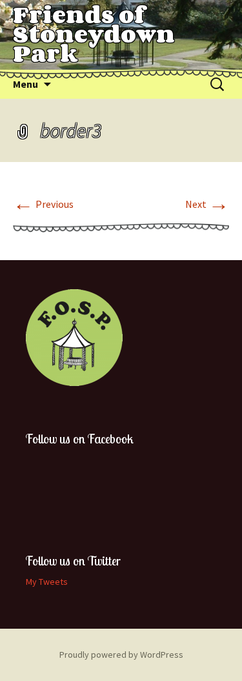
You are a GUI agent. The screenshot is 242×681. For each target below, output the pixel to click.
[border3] (121, 226)
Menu (25, 83)
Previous (43, 204)
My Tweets (47, 581)
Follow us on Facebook (80, 439)
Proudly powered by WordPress (121, 654)
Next (207, 204)
